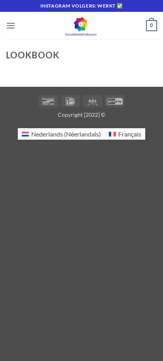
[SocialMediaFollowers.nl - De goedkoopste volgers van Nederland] (81, 25)
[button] (10, 25)
